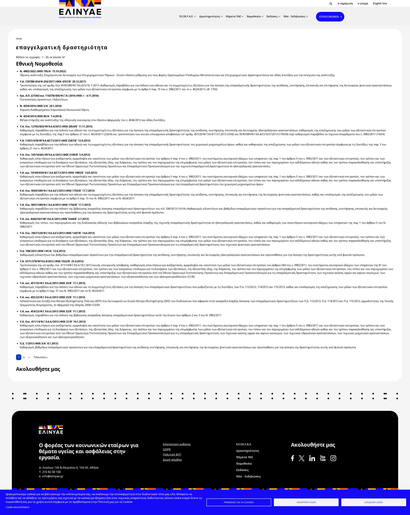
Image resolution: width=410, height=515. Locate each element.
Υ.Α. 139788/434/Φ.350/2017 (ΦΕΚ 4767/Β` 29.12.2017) (53, 81)
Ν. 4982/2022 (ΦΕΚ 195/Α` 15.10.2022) (43, 71)
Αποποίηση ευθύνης (177, 444)
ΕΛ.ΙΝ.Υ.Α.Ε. (186, 16)
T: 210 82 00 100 (50, 472)
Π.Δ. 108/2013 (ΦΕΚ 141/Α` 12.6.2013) (42, 251)
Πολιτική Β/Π (172, 454)
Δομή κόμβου (172, 460)
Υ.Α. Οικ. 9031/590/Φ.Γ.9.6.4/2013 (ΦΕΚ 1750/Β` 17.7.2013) (55, 205)
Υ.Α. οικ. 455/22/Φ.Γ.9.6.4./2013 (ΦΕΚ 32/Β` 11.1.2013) (52, 297)
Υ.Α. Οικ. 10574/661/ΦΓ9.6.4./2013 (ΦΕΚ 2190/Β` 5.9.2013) (55, 154)
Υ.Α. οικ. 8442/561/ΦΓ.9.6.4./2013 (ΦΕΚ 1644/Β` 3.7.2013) (54, 219)
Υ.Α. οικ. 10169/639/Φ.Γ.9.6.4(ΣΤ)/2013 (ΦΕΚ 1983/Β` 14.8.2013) (58, 172)
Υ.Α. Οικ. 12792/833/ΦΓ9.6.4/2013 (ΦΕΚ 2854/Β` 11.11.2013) (56, 126)
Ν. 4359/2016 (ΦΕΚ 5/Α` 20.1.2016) (41, 106)
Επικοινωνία (329, 16)
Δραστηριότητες (209, 16)
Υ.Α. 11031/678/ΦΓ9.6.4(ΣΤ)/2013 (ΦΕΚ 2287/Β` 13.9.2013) (55, 140)
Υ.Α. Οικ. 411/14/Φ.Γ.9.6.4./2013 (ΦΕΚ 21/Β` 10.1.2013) (53, 321)
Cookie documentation (17, 507)
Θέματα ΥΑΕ (233, 16)
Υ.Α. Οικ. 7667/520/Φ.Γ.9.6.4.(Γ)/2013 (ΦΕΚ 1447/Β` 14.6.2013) (57, 233)
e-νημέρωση (345, 3)
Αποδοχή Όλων (374, 502)
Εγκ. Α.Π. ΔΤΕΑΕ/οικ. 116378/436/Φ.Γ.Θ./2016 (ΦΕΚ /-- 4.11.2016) (59, 95)
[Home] (81, 9)
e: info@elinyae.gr (51, 476)
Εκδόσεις (272, 16)
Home (19, 38)
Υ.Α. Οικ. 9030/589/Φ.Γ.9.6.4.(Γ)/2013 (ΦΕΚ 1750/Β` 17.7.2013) (57, 190)
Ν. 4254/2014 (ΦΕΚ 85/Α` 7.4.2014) (41, 116)
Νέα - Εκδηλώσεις (294, 16)
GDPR (167, 449)
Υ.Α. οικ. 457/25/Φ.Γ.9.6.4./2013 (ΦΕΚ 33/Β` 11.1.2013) (52, 283)
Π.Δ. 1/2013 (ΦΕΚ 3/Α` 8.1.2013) (39, 343)
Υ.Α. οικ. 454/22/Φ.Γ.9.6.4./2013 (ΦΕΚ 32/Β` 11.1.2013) (52, 311)
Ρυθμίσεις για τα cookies (239, 502)
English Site (380, 3)
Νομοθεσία (254, 16)
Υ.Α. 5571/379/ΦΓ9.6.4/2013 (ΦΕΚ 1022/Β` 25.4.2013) (52, 261)
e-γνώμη (363, 3)
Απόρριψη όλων (306, 502)
